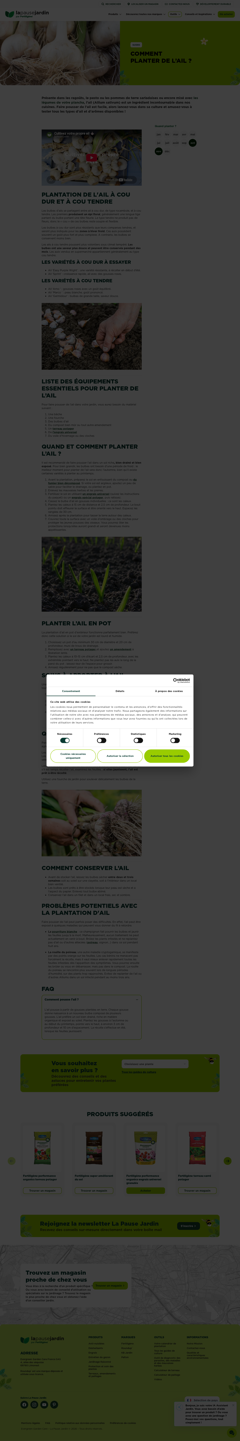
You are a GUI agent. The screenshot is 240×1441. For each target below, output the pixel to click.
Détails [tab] (120, 691)
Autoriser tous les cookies (167, 756)
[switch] (101, 740)
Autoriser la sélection (120, 756)
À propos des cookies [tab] (169, 691)
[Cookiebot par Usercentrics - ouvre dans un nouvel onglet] (175, 680)
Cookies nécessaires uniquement (73, 756)
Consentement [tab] (71, 691)
